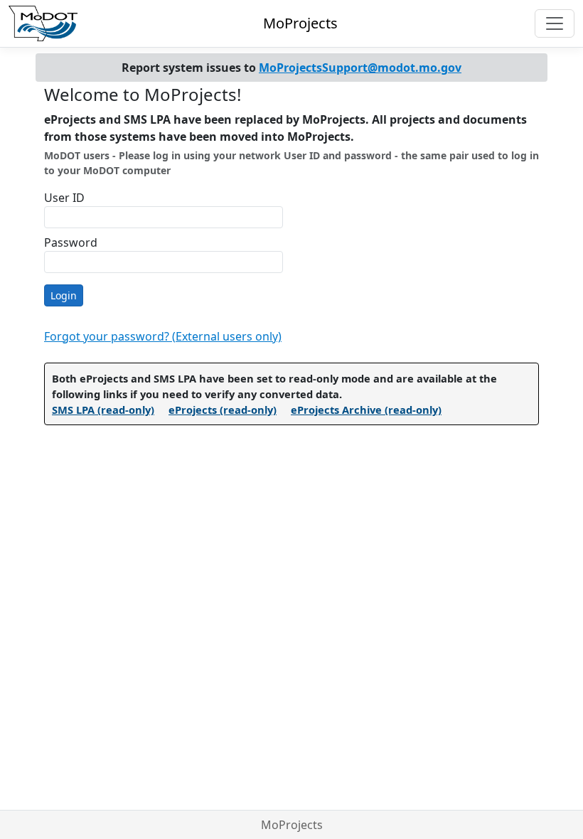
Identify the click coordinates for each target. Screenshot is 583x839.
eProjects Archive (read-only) (366, 409)
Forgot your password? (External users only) (163, 336)
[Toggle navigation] (554, 23)
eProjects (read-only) (223, 409)
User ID (64, 197)
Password (70, 242)
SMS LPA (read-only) (103, 409)
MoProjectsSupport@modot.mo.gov (360, 67)
